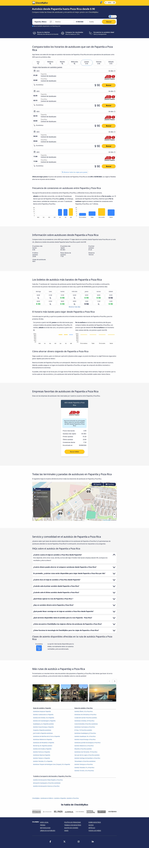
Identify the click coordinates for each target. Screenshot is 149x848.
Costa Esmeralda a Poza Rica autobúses (86, 724)
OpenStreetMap (107, 520)
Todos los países (94, 831)
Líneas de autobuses (47, 831)
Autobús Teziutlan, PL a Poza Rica (84, 767)
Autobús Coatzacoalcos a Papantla (43, 714)
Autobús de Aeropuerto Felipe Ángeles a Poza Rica (48, 780)
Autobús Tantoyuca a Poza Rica (83, 764)
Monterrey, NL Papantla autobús (42, 745)
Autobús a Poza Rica (73, 798)
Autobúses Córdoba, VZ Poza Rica (84, 721)
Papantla (98, 484)
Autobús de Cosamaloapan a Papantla (44, 721)
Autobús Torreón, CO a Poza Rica (84, 770)
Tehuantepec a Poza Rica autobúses (84, 761)
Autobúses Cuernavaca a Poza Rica (84, 727)
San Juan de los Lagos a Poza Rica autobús (87, 755)
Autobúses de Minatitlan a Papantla (43, 742)
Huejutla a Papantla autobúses (42, 730)
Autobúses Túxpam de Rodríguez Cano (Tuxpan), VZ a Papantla (51, 764)
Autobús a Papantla (60, 798)
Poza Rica (110, 484)
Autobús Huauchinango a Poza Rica (84, 739)
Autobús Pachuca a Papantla (41, 752)
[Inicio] (40, 2)
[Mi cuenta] (100, 2)
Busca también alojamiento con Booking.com (47, 26)
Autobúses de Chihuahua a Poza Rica (85, 714)
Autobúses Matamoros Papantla (42, 739)
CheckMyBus (36, 798)
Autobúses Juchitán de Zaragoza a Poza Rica (87, 742)
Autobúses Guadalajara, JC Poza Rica (85, 733)
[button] (60, 512)
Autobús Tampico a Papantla (41, 758)
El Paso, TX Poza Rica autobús (83, 730)
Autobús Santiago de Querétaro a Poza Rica (87, 758)
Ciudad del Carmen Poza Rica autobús (85, 717)
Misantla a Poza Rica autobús (83, 749)
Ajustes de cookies (71, 828)
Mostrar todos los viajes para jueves (75, 172)
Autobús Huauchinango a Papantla (43, 727)
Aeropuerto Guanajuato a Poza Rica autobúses (46, 783)
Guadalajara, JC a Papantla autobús (43, 724)
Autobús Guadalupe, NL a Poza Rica (84, 736)
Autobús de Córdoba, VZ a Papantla (43, 717)
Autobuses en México (47, 798)
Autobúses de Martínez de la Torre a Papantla (46, 736)
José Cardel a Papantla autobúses (43, 733)
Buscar (108, 85)
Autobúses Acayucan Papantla (42, 711)
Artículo (91, 828)
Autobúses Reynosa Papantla (41, 755)
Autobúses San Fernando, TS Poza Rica (85, 752)
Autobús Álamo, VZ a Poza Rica (83, 711)
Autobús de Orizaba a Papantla (42, 749)
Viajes (66, 831)
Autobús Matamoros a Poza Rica (83, 745)
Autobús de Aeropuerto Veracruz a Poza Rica (46, 786)
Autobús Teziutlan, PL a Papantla (42, 761)
